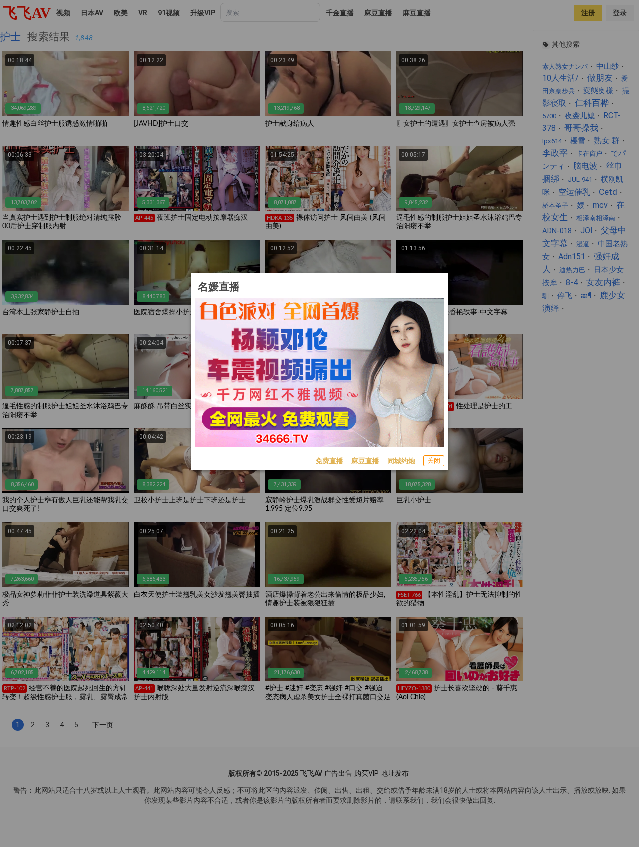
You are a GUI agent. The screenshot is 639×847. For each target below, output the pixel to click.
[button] (433, 460)
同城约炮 (401, 461)
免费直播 (329, 461)
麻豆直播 (365, 461)
